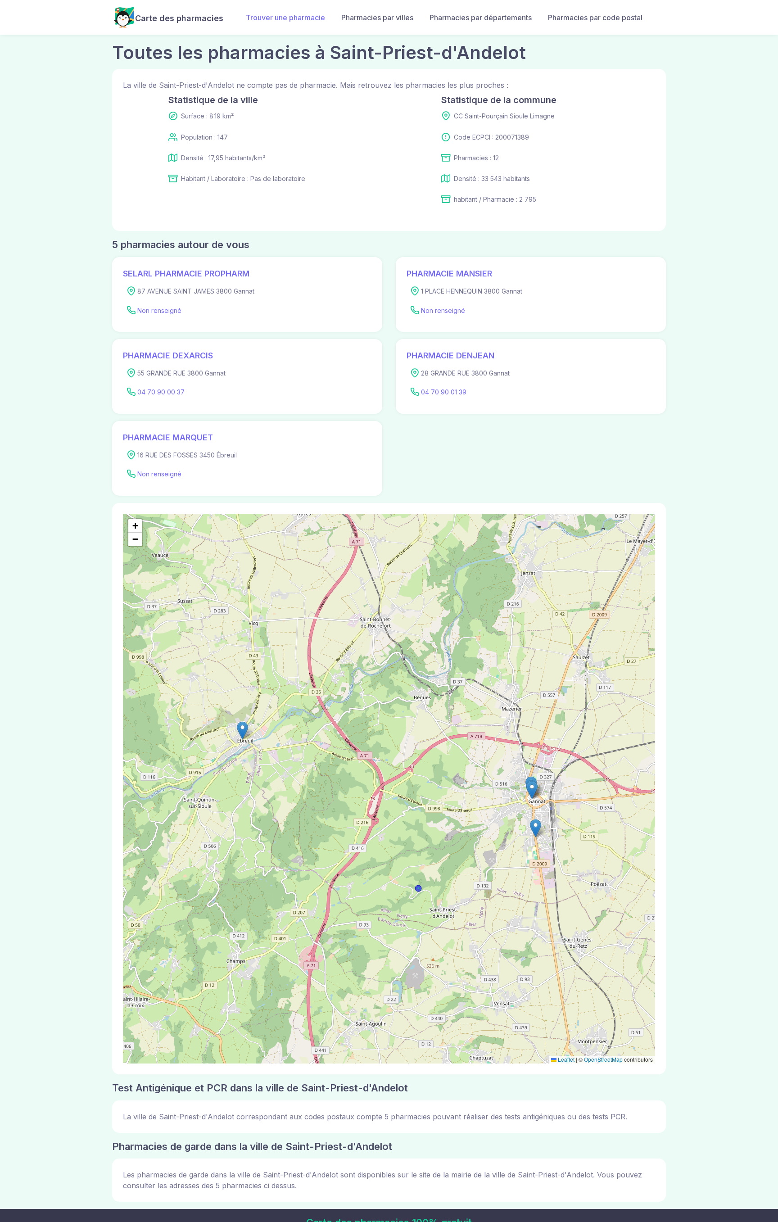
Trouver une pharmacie (285, 17)
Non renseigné (159, 310)
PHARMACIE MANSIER (449, 273)
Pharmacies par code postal (595, 17)
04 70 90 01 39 (443, 392)
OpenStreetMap (603, 1059)
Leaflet (565, 1059)
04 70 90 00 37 (161, 392)
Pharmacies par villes (377, 17)
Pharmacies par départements (481, 17)
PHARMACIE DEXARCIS (168, 355)
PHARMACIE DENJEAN (450, 355)
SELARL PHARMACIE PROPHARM (186, 273)
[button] (535, 828)
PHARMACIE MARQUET (168, 437)
